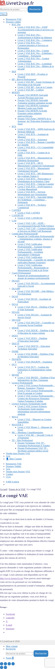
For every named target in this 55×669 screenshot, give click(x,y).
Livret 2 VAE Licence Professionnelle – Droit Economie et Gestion (36, 392)
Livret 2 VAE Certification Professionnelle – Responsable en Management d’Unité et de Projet (33, 268)
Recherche (35, 9)
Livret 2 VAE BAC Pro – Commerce (35, 40)
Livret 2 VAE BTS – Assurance (32, 139)
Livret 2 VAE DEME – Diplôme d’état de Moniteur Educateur (36, 355)
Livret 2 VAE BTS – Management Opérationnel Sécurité (34, 169)
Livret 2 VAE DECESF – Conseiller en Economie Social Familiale (36, 324)
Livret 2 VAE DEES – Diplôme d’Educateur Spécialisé (32, 339)
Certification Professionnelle (25, 233)
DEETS (15, 343)
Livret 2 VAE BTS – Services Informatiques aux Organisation (32, 193)
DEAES (16, 281)
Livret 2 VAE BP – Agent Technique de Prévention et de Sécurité (36, 83)
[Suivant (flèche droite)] (5, 667)
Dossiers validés (13, 22)
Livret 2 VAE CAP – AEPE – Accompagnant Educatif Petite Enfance (36, 224)
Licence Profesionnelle (22, 383)
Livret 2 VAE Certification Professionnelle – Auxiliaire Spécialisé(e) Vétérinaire (30, 252)
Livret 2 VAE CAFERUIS (30, 218)
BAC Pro (16, 24)
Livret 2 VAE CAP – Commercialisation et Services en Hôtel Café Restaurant (36, 229)
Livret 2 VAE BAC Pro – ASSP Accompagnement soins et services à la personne (36, 30)
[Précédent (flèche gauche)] (1, 667)
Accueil (3, 489)
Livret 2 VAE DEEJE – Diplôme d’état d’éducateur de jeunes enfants (36, 331)
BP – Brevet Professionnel (24, 79)
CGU (8, 477)
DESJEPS (16, 359)
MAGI (15, 417)
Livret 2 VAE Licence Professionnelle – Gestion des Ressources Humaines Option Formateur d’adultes (36, 398)
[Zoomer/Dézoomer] (13, 663)
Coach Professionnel (21, 273)
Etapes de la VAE (17, 489)
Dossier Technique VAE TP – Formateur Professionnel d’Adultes (34, 444)
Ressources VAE (14, 19)
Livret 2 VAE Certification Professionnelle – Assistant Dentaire (34, 245)
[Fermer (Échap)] (1, 663)
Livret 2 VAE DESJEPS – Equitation (35, 362)
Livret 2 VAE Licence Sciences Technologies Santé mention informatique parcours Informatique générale (34, 410)
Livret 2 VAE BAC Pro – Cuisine (33, 50)
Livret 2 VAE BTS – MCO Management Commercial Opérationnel (36, 164)
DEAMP (16, 288)
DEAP (15, 296)
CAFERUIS (17, 215)
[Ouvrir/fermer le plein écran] (9, 663)
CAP (14, 220)
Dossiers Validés (13, 466)
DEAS (15, 304)
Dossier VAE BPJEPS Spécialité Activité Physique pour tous (33, 96)
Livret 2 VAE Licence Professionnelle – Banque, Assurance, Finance (36, 386)
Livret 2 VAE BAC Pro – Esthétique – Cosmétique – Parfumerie (35, 54)
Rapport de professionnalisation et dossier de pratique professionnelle (33, 276)
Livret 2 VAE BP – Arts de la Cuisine (35, 87)
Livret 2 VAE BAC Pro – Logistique (35, 63)
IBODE (15, 375)
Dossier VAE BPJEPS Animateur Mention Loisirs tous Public (33, 106)
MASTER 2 (17, 424)
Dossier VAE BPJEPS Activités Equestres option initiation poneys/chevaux (32, 113)
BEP (14, 71)
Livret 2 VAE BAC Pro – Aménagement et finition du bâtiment (35, 36)
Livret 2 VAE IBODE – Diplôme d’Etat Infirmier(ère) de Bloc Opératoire (36, 378)
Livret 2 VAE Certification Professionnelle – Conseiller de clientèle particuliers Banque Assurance (36, 260)
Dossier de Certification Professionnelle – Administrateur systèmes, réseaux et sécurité (36, 239)
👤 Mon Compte (14, 459)
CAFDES (16, 210)
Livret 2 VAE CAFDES (29, 213)
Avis (8, 456)
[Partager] (5, 663)
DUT (14, 364)
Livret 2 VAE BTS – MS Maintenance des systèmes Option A (35, 174)
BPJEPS (16, 92)
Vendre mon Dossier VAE (18, 453)
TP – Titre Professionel (22, 440)
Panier (9, 658)
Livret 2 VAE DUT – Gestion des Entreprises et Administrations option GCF (35, 370)
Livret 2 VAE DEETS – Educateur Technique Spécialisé (34, 347)
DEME (15, 351)
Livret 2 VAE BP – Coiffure (31, 90)
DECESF (16, 320)
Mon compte (12, 646)
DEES (15, 335)
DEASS (15, 312)
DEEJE (15, 328)
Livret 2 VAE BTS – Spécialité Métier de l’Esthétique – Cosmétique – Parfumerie (35, 200)
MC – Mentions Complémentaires (27, 432)
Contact (9, 474)
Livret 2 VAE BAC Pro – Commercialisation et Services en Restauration (33, 45)
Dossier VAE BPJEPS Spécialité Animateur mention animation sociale (35, 101)
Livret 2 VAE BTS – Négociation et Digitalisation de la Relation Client (34, 180)
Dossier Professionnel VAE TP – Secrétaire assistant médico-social (33, 449)
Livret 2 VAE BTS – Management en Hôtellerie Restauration (35, 159)
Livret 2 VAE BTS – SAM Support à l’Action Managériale (35, 187)
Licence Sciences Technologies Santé (29, 404)
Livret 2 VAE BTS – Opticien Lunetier (36, 184)
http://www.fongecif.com (11, 578)
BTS (14, 126)
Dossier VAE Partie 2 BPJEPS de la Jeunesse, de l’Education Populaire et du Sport (36, 121)
